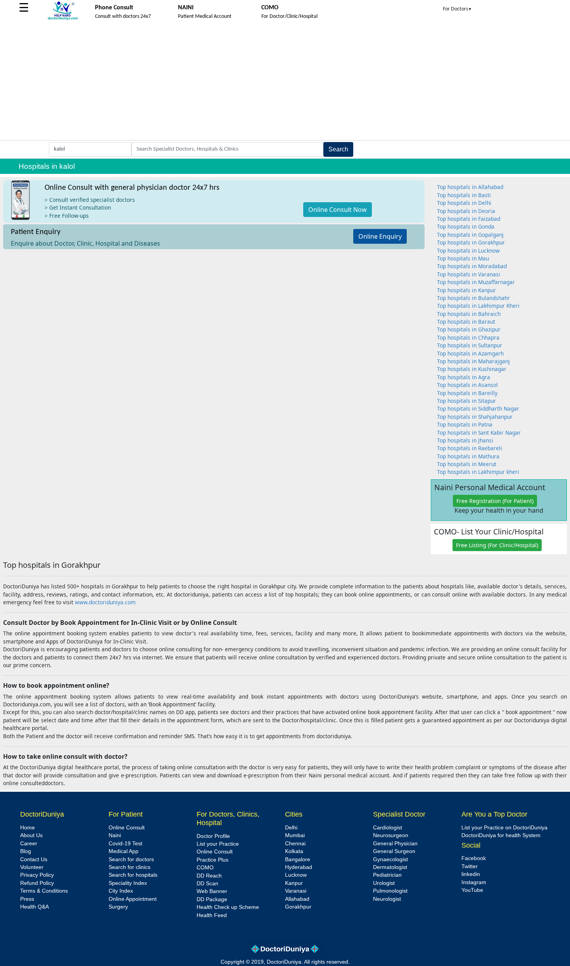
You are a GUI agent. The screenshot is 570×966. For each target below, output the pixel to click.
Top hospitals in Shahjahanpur (475, 416)
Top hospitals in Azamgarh (470, 353)
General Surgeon (394, 851)
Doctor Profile (213, 836)
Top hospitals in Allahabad (470, 187)
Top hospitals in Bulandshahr (473, 298)
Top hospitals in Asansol (467, 384)
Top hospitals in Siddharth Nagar (478, 408)
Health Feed (212, 915)
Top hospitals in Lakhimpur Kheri (478, 305)
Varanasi (295, 891)
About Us (31, 835)
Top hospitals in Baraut (466, 321)
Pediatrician (387, 875)
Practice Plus (212, 860)
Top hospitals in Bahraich (469, 313)
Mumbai (295, 835)
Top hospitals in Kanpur (466, 290)
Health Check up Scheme (228, 907)
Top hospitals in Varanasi (468, 274)
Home (27, 828)
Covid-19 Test (125, 843)
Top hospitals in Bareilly (467, 393)
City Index (121, 891)
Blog (25, 851)
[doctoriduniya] (62, 18)
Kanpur (294, 883)
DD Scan (207, 883)
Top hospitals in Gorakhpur (471, 242)
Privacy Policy (37, 875)
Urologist (384, 883)
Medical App (123, 851)
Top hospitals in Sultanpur (469, 345)
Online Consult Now (337, 209)
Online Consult (127, 828)
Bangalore (297, 859)
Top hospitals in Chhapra (468, 337)
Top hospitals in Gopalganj (470, 234)
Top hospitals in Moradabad (472, 266)
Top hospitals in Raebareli (469, 448)
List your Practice (218, 844)
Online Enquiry (380, 236)
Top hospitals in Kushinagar (471, 369)
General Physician (395, 843)
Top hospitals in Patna (464, 424)
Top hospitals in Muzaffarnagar (476, 282)
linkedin (470, 874)
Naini (115, 835)
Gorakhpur (298, 907)
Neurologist (387, 899)
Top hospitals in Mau (463, 258)
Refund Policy (37, 883)
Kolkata (294, 851)
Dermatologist (390, 867)
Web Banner (212, 891)
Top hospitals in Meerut (466, 464)
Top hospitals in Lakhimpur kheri (478, 471)
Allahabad (297, 899)
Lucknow (296, 875)
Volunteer (31, 867)
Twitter (469, 866)
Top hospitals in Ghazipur (469, 329)
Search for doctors (131, 859)
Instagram (473, 882)
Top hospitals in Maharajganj (473, 361)
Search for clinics (129, 867)
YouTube (472, 890)
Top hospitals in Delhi (464, 202)
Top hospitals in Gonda (465, 226)
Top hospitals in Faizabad (468, 218)
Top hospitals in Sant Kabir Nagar (479, 432)
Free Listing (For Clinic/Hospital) (497, 545)
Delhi (291, 828)
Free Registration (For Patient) (495, 501)
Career (28, 843)
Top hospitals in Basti (464, 195)
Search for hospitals (133, 875)
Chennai (295, 843)
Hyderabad (298, 867)
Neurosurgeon (390, 835)
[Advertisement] (285, 82)
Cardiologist (387, 828)
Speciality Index (128, 883)
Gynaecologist (390, 859)
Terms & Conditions (44, 891)
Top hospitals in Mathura (468, 456)
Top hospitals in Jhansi (465, 440)
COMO (205, 868)
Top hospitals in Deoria (466, 211)
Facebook (473, 858)
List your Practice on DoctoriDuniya (504, 828)
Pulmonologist (390, 891)
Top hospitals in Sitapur (466, 400)
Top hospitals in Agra (463, 377)
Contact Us (33, 859)
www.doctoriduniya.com (105, 602)
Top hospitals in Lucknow (468, 250)
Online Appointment (133, 899)
